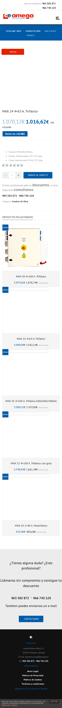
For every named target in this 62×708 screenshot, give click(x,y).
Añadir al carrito (38, 175)
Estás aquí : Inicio (13, 31)
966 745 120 (26, 195)
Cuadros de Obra (33, 31)
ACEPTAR (54, 701)
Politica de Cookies (9, 705)
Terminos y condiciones (32, 683)
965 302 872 (9, 195)
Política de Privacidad (32, 675)
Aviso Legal (32, 671)
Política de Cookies (32, 679)
